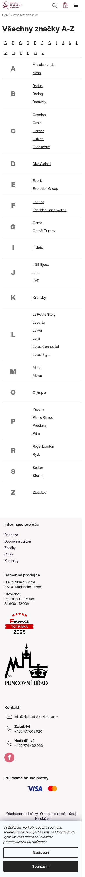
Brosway (39, 101)
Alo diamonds (43, 64)
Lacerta (39, 322)
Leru (36, 338)
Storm (37, 475)
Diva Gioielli (42, 163)
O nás (8, 554)
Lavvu (37, 330)
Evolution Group (45, 188)
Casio (37, 122)
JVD (36, 280)
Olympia (39, 392)
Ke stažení (43, 818)
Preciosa (39, 425)
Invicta (38, 247)
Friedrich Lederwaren (49, 209)
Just (36, 272)
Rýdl (36, 454)
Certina (38, 130)
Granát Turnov (44, 230)
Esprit (37, 180)
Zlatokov (39, 492)
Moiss (37, 375)
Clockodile (41, 146)
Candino (39, 114)
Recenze (11, 534)
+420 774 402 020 (28, 743)
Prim (36, 433)
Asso (37, 72)
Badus (37, 85)
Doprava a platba (17, 541)
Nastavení (41, 852)
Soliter (38, 467)
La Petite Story (44, 314)
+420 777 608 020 (28, 729)
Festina (38, 201)
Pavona (38, 409)
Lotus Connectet (46, 346)
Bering (38, 93)
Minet (37, 367)
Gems (37, 222)
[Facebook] (9, 757)
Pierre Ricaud (43, 417)
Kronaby (39, 297)
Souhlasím (40, 866)
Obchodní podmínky (22, 813)
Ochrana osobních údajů (59, 813)
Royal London (43, 446)
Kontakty (11, 560)
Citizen (38, 138)
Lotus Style (42, 354)
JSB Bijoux (41, 264)
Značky (10, 547)
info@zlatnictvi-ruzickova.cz (36, 716)
